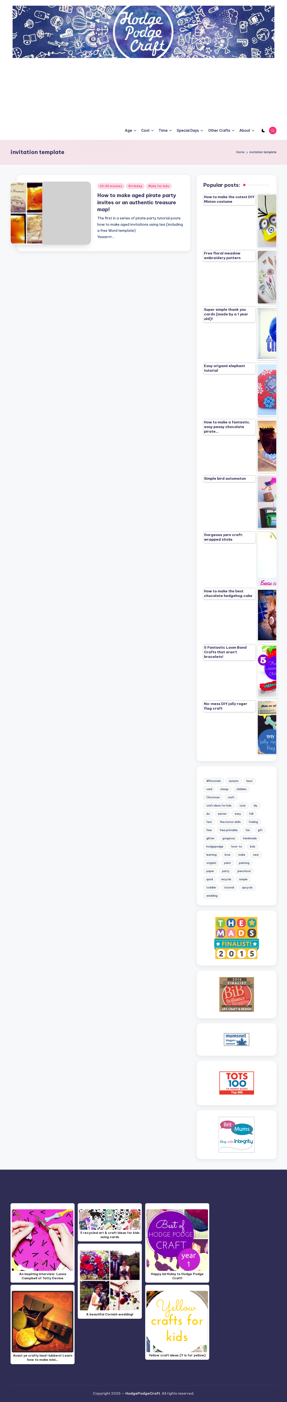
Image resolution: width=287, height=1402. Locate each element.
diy (256, 805)
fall (251, 813)
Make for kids (159, 186)
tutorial (229, 887)
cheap (224, 789)
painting (244, 862)
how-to (236, 846)
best (249, 781)
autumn (233, 781)
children (241, 789)
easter (222, 813)
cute (243, 805)
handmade (250, 838)
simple (243, 879)
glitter (210, 838)
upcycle (247, 887)
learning (211, 854)
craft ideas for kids (219, 805)
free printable (229, 830)
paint (227, 862)
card (209, 789)
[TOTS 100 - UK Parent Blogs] (236, 1082)
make (241, 854)
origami (211, 862)
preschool (244, 871)
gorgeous (228, 838)
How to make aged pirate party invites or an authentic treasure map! (136, 202)
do (208, 813)
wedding (211, 895)
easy (238, 813)
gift (260, 830)
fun (248, 830)
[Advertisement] (143, 89)
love (227, 854)
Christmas (213, 797)
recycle (226, 879)
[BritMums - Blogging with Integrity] (236, 1134)
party (225, 871)
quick (209, 879)
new (256, 854)
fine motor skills (230, 822)
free (209, 830)
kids (252, 846)
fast (209, 822)
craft (231, 797)
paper (210, 871)
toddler (211, 887)
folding (253, 822)
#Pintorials (213, 781)
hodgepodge (214, 846)
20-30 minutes (111, 186)
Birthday (135, 186)
